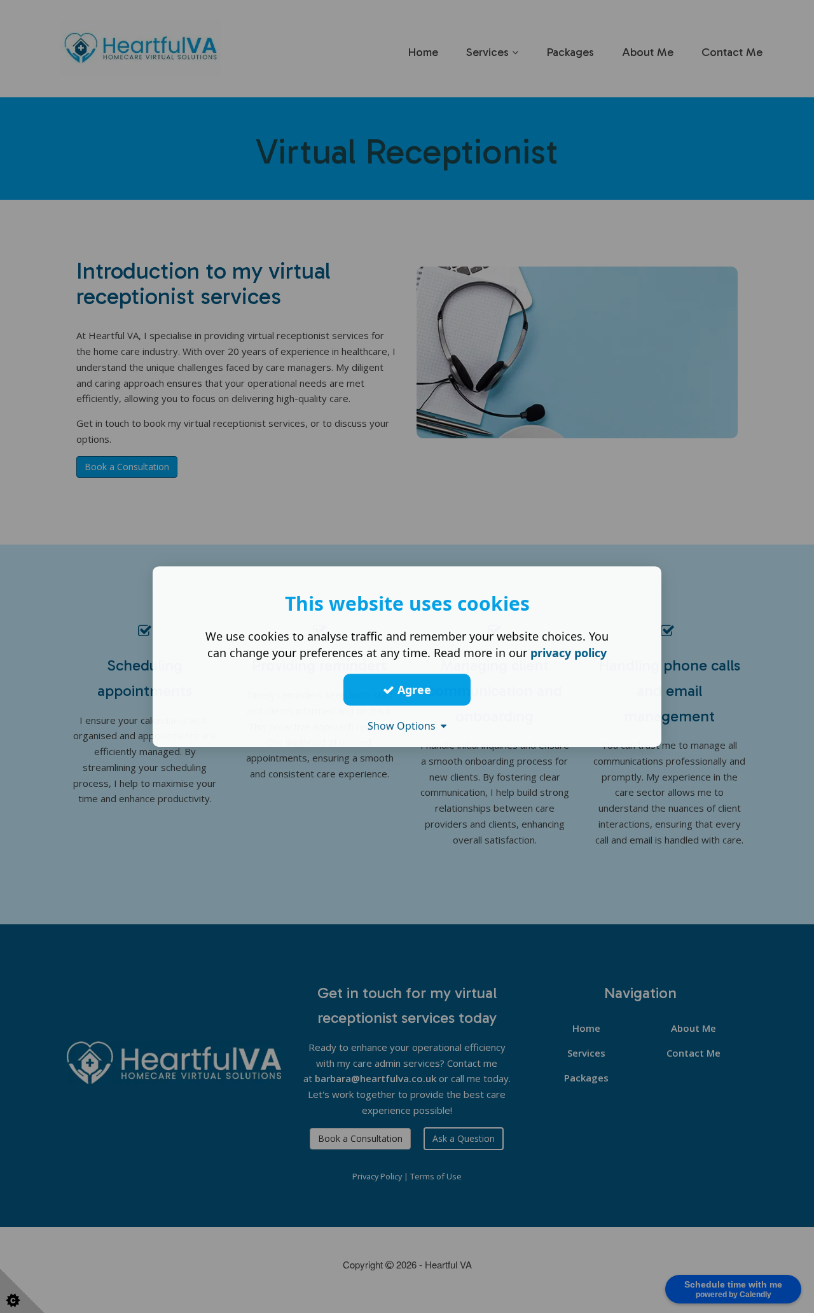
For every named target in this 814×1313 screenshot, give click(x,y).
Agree (412, 689)
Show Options (404, 726)
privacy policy (568, 652)
